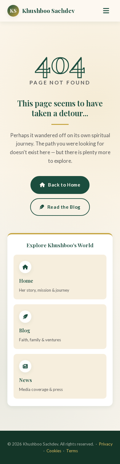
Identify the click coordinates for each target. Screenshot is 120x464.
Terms (72, 450)
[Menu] (106, 10)
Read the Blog (64, 207)
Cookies (53, 450)
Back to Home (64, 184)
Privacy (106, 443)
